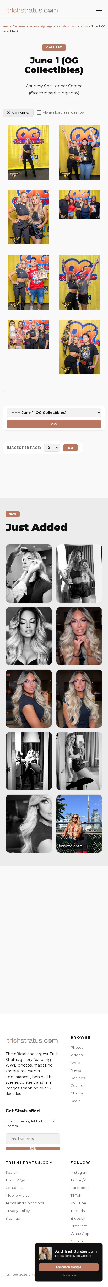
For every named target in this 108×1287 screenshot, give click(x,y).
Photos (77, 1047)
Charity (77, 1093)
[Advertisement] (54, 939)
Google (77, 1241)
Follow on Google (68, 1267)
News (76, 1070)
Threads (78, 1211)
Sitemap (13, 1218)
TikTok (76, 1195)
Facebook (80, 1188)
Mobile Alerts (17, 1195)
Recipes (78, 1078)
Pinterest (79, 1226)
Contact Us (15, 1188)
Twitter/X (78, 1180)
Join (32, 1148)
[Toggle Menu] (99, 10)
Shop (75, 1062)
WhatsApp (80, 1233)
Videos (77, 1055)
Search (12, 1172)
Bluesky (78, 1218)
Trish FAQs (15, 1180)
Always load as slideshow (64, 112)
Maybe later (68, 1275)
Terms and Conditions (25, 1203)
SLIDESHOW (20, 113)
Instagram (79, 1172)
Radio (76, 1101)
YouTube (78, 1203)
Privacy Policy (18, 1211)
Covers (77, 1085)
